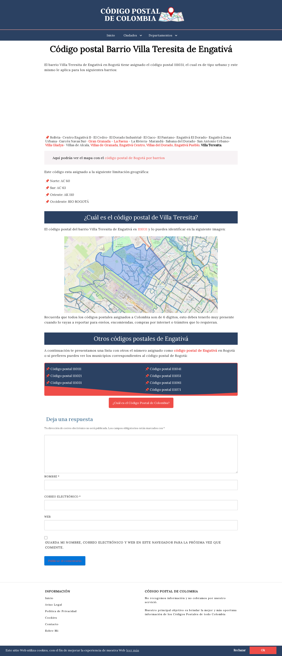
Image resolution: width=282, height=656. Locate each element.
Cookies (51, 617)
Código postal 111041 (165, 369)
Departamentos (160, 35)
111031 (142, 229)
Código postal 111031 (66, 383)
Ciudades (130, 35)
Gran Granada (99, 141)
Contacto (52, 624)
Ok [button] (263, 650)
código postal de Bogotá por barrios (135, 158)
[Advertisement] (141, 104)
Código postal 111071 (165, 390)
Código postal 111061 (165, 383)
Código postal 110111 (65, 369)
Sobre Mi (51, 630)
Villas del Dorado (159, 145)
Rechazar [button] (240, 650)
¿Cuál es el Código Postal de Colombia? (141, 403)
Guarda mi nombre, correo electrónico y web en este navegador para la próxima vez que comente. (133, 544)
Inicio (111, 35)
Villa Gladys (54, 145)
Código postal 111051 (165, 376)
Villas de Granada (104, 145)
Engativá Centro (132, 145)
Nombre (51, 476)
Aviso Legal (53, 604)
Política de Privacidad (61, 611)
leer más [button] (132, 650)
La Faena (121, 141)
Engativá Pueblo (187, 145)
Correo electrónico (62, 496)
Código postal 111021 (66, 376)
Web (47, 516)
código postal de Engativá (195, 350)
